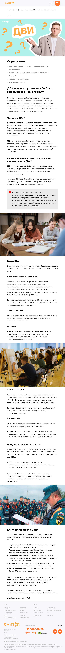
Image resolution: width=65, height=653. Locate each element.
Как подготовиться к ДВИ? (18, 82)
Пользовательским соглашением (42, 648)
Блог (14, 10)
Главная (9, 10)
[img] (55, 631)
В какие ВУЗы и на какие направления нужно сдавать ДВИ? (29, 72)
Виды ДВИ (12, 76)
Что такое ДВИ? (14, 69)
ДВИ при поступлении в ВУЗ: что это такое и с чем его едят (29, 66)
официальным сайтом (35, 195)
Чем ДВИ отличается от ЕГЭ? (19, 79)
